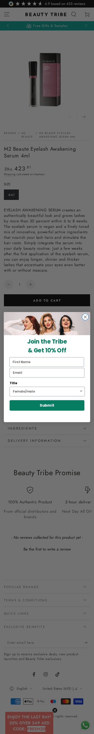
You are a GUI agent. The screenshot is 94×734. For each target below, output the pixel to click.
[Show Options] (81, 391)
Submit (47, 405)
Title (13, 383)
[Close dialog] (85, 317)
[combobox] (46, 391)
